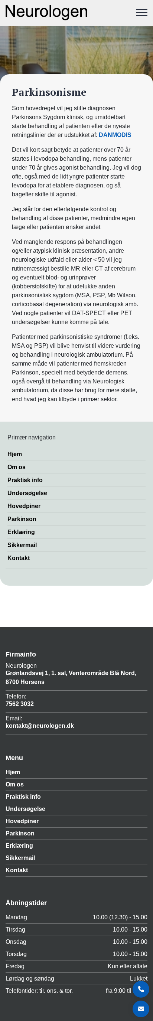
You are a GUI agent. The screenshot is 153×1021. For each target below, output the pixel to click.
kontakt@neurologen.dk (40, 726)
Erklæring (21, 532)
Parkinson (21, 519)
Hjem (14, 454)
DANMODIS (115, 135)
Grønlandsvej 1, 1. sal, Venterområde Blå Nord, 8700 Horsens (71, 677)
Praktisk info (25, 480)
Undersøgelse (27, 493)
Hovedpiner (23, 506)
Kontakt (18, 558)
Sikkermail (22, 545)
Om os (16, 467)
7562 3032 (20, 704)
